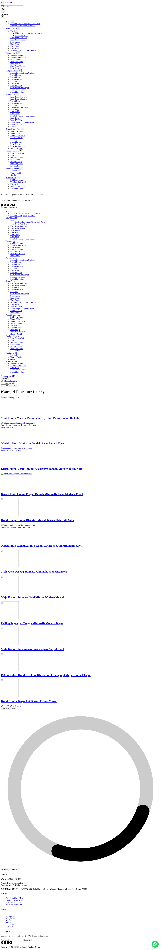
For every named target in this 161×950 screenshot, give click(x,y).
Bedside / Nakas (16, 323)
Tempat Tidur (15, 319)
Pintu (12, 340)
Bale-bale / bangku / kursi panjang (23, 239)
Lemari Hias (15, 264)
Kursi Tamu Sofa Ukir (18, 226)
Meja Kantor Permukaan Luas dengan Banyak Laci (32, 649)
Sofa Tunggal (15, 230)
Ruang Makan (11, 361)
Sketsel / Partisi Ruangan (19, 275)
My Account (10, 916)
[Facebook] (2, 943)
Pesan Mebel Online (13, 902)
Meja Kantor (15, 247)
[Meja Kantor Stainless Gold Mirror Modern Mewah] (10, 593)
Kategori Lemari (12, 258)
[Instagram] (8, 943)
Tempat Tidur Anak (17, 321)
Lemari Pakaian (16, 262)
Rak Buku (14, 268)
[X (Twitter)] (5, 943)
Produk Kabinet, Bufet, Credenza (22, 216)
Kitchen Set (14, 271)
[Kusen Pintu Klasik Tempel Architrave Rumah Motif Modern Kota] (18, 451)
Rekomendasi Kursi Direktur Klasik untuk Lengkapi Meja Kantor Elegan (46, 675)
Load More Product (8, 708)
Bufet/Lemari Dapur (17, 277)
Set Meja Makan (16, 243)
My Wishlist (10, 918)
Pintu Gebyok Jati (17, 338)
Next (18, 706)
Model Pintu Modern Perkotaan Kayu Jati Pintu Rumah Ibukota (40, 417)
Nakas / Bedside (16, 334)
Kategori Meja (11, 241)
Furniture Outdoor (12, 353)
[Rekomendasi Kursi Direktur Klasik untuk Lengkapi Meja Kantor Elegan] (10, 670)
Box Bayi (14, 325)
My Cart (9, 920)
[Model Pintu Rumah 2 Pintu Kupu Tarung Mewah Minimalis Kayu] (18, 527)
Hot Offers (10, 924)
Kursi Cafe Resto (21, 224)
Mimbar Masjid (16, 347)
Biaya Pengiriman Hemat (15, 898)
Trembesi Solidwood (18, 245)
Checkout (9, 926)
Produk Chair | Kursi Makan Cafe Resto (25, 214)
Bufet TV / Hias (16, 273)
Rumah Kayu (15, 355)
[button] (155, 944)
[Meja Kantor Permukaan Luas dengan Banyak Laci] (10, 644)
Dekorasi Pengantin (17, 342)
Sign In (8, 922)
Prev (3, 706)
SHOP (8, 211)
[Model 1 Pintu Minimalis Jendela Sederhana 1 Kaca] (18, 427)
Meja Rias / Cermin (17, 254)
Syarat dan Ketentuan (14, 904)
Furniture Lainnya (12, 336)
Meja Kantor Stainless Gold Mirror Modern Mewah (32, 597)
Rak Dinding (15, 351)
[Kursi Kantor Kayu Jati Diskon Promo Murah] (10, 696)
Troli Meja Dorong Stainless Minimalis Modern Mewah (34, 571)
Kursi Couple (15, 235)
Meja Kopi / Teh (16, 249)
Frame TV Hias (16, 311)
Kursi (12, 220)
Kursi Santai (15, 233)
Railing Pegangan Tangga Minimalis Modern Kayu (32, 623)
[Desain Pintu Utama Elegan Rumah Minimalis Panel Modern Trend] (18, 474)
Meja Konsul (15, 256)
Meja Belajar (15, 252)
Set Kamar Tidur (16, 317)
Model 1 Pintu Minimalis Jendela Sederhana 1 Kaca (32, 443)
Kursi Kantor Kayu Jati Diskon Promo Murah (29, 701)
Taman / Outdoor (16, 357)
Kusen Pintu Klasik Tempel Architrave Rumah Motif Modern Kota (41, 468)
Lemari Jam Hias (16, 266)
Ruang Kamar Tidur (13, 315)
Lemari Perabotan (17, 279)
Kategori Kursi (11, 218)
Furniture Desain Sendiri (15, 900)
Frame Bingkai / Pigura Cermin (22, 309)
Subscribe (27, 940)
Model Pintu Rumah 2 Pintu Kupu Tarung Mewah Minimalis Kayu (41, 545)
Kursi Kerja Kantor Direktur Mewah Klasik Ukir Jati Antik (37, 520)
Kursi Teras (14, 237)
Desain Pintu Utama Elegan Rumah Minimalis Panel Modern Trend (42, 494)
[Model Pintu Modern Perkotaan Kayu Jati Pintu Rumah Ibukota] (18, 397)
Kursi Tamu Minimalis (18, 228)
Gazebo (13, 359)
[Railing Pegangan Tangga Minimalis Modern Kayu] (10, 618)
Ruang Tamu (10, 281)
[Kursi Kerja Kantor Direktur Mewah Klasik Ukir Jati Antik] (10, 515)
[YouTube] (10, 943)
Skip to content (6, 2)
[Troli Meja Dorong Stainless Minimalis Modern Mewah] (10, 567)
